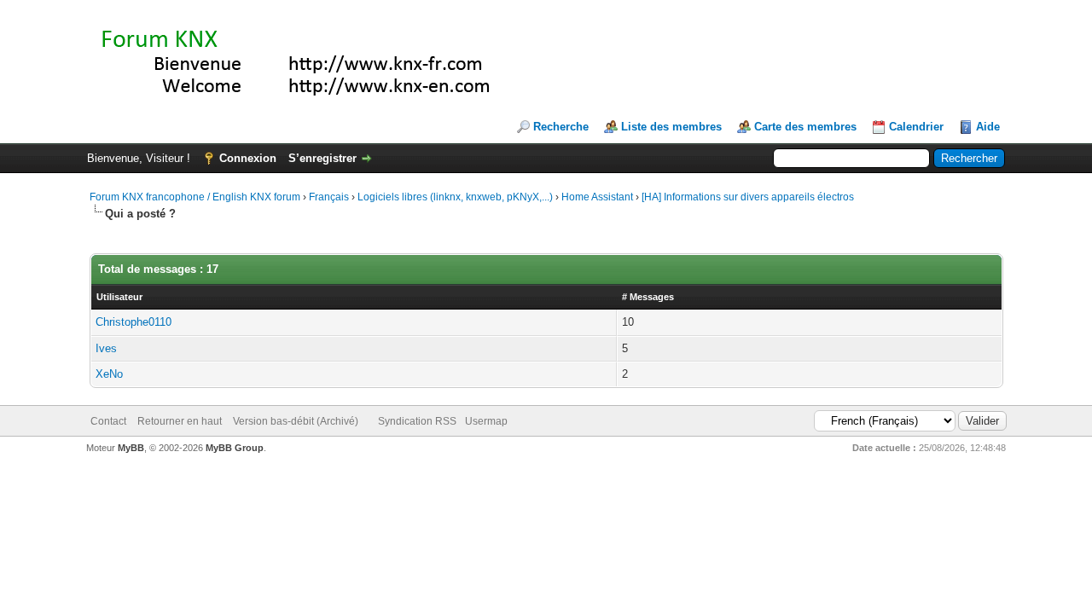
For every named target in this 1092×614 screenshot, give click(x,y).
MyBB (131, 448)
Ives (106, 348)
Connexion (247, 158)
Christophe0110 (133, 322)
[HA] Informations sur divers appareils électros (748, 197)
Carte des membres (805, 126)
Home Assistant (597, 197)
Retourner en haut (179, 421)
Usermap (486, 421)
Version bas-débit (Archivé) (295, 421)
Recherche (561, 126)
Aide (988, 126)
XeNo (109, 374)
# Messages (648, 297)
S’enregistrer (322, 158)
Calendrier (916, 126)
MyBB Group (235, 448)
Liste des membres (671, 126)
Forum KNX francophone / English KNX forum (195, 197)
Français (329, 197)
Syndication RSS (417, 421)
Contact (108, 421)
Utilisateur (119, 297)
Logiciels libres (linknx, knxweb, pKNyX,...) (455, 197)
